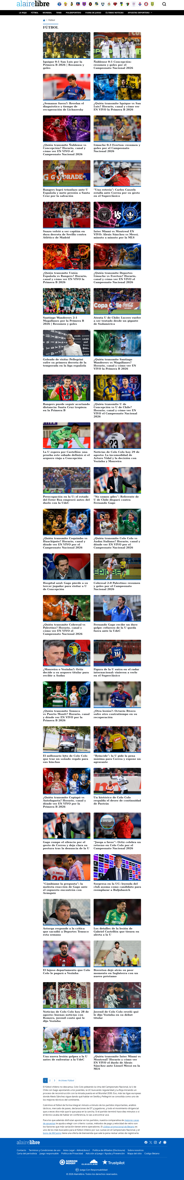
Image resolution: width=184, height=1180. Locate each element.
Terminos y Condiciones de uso (44, 1150)
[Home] (34, 4)
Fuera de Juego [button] (93, 12)
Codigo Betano (151, 1153)
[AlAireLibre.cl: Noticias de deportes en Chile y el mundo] (28, 1142)
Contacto (21, 1150)
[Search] (164, 4)
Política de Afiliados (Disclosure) (109, 1150)
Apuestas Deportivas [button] (139, 12)
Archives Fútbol (66, 1080)
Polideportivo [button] (73, 12)
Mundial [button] (47, 12)
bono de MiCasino (52, 1133)
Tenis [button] (59, 12)
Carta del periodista (27, 1153)
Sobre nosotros (136, 1150)
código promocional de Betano (119, 1126)
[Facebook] (146, 1142)
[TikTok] (160, 1142)
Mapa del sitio (134, 1153)
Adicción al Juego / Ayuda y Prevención (105, 1153)
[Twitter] (150, 1142)
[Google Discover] (164, 1142)
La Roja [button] (23, 12)
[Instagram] (155, 1142)
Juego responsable (49, 1153)
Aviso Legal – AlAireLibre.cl (76, 1150)
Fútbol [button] (34, 12)
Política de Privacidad (72, 1153)
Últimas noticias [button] (114, 12)
